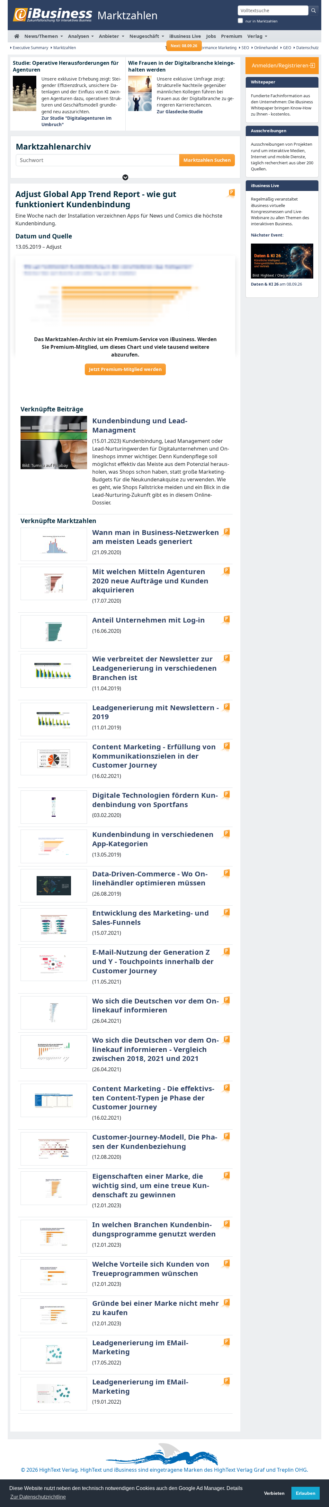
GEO (286, 47)
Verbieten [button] (274, 1493)
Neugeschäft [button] (144, 36)
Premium (231, 36)
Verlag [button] (255, 36)
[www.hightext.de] (164, 1453)
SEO (245, 47)
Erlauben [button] (306, 1493)
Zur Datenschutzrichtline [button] (38, 1497)
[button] (125, 177)
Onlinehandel (265, 47)
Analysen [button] (79, 36)
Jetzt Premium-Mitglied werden (125, 369)
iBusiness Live (185, 37)
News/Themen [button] (41, 36)
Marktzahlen (64, 47)
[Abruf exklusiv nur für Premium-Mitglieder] (230, 194)
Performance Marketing (214, 47)
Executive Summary (30, 47)
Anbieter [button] (109, 36)
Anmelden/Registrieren (280, 65)
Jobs (211, 36)
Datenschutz (307, 47)
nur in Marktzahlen (261, 21)
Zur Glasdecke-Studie (180, 111)
